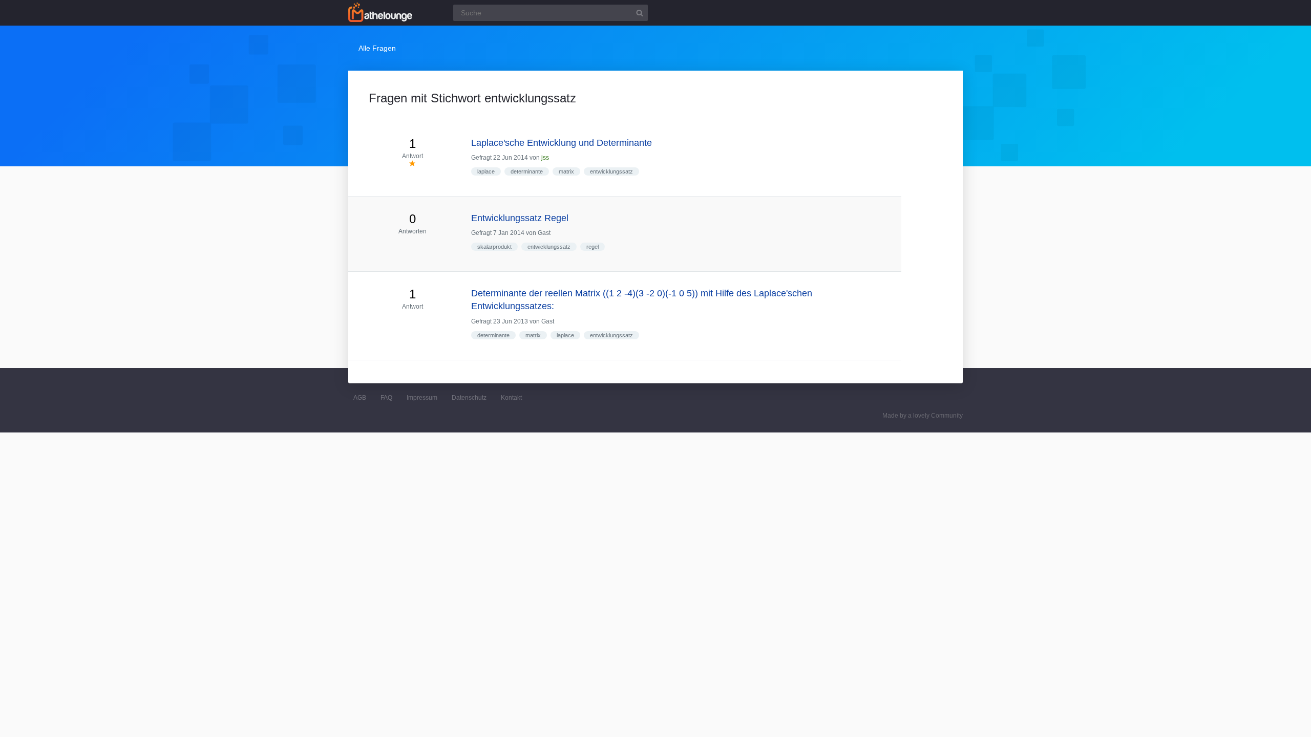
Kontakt (511, 397)
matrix (566, 171)
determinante (527, 171)
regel (592, 247)
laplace (486, 171)
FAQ (386, 397)
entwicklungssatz (611, 171)
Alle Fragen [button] (377, 48)
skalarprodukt (494, 247)
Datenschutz (469, 397)
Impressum (422, 397)
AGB (359, 397)
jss (545, 157)
